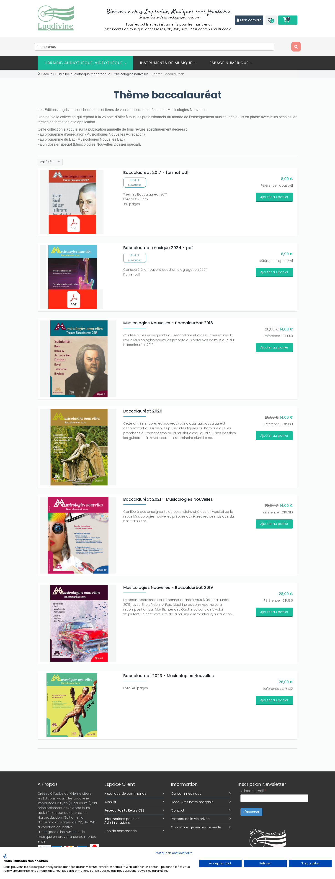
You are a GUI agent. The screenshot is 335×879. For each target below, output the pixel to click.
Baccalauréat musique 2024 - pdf (158, 247)
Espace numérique (229, 62)
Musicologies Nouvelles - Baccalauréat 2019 (168, 587)
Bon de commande (120, 831)
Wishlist (110, 802)
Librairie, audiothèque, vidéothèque (84, 62)
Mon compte (250, 20)
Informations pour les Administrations (121, 821)
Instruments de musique (166, 62)
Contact (177, 810)
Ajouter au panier (274, 197)
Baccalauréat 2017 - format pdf (156, 172)
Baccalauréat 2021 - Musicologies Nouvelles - (169, 499)
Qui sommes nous (186, 793)
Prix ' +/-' (46, 162)
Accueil (48, 74)
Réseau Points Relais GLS (124, 810)
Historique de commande (125, 793)
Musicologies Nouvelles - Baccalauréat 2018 (168, 323)
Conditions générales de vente (196, 827)
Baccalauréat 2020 (142, 411)
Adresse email (253, 791)
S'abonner (251, 812)
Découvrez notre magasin (192, 802)
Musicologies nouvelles (131, 74)
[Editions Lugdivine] (56, 18)
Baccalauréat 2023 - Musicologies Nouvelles (168, 675)
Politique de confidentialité (173, 853)
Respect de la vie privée (190, 819)
